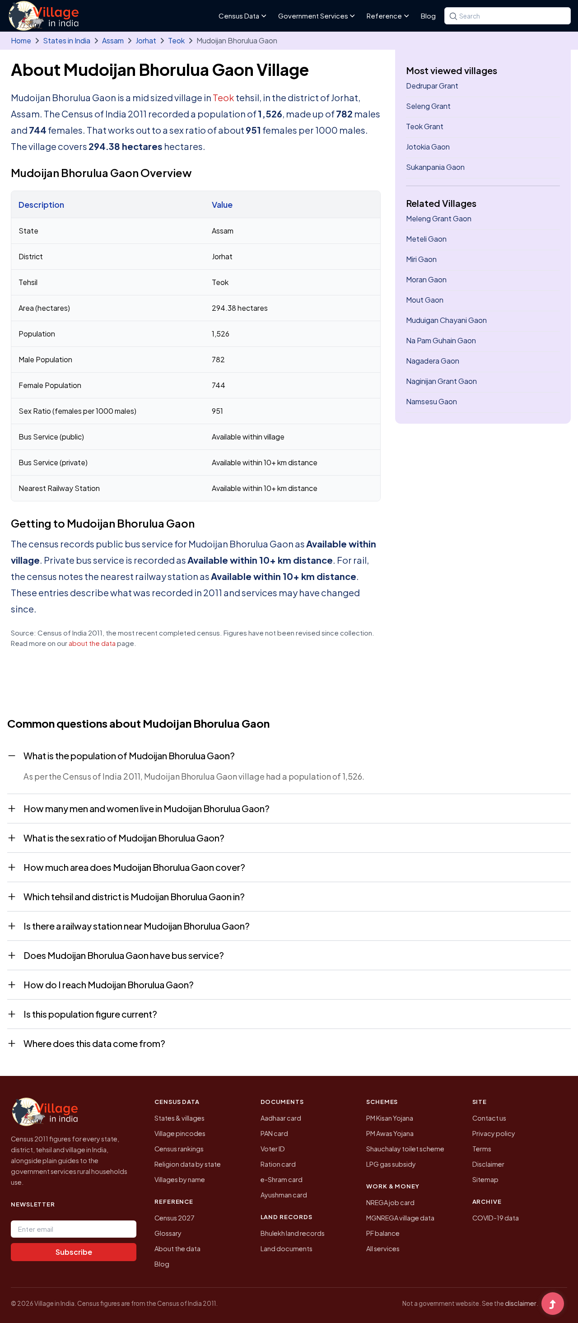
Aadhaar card (281, 1118)
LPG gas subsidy (391, 1164)
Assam (113, 40)
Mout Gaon (424, 299)
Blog (428, 15)
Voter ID (273, 1149)
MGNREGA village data (400, 1218)
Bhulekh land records (293, 1233)
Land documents (286, 1248)
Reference (384, 15)
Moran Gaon (426, 279)
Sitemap (485, 1179)
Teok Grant (424, 126)
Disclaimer (488, 1164)
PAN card (274, 1133)
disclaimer (520, 1303)
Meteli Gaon (426, 238)
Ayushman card (284, 1195)
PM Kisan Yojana (389, 1118)
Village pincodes (179, 1133)
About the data (177, 1248)
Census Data (239, 15)
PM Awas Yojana (390, 1133)
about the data (92, 643)
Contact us (489, 1118)
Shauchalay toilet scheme (405, 1149)
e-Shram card (282, 1179)
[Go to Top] (552, 1304)
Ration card (278, 1164)
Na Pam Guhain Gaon (441, 340)
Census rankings (179, 1149)
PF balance (383, 1233)
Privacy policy (493, 1133)
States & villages (179, 1118)
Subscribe (74, 1252)
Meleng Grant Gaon (438, 218)
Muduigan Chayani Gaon (446, 320)
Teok (176, 40)
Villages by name (179, 1179)
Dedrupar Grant (432, 85)
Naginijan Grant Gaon (441, 381)
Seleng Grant (428, 106)
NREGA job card (390, 1202)
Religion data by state (187, 1164)
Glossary (168, 1233)
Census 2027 (174, 1218)
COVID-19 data (495, 1218)
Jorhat (145, 40)
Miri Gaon (421, 259)
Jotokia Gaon (428, 146)
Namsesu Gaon (431, 401)
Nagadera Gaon (432, 360)
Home (21, 40)
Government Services (313, 15)
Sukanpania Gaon (435, 167)
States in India (66, 40)
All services (383, 1248)
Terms (481, 1149)
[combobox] (507, 15)
